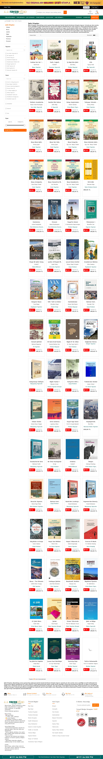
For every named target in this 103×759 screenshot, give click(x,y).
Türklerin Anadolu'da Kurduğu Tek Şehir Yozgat (36, 102)
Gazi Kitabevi (72, 347)
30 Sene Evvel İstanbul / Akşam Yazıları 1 (54, 342)
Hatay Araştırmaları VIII (73, 102)
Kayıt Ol (95, 705)
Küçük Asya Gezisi (72, 422)
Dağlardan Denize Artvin (90, 342)
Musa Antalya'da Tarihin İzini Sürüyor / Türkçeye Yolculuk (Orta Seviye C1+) (36, 182)
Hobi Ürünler (59, 17)
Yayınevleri (86, 17)
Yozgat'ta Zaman (72, 222)
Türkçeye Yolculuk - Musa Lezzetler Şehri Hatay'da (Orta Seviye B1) (91, 102)
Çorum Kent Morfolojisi (54, 661)
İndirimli (9, 108)
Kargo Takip (7, 7)
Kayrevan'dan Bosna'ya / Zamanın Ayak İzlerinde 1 (91, 501)
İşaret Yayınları (72, 546)
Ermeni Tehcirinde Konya (72, 621)
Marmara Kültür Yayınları (91, 426)
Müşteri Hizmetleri (57, 718)
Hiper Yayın (54, 666)
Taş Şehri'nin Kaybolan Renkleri (36, 661)
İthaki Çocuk (36, 666)
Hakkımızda (55, 727)
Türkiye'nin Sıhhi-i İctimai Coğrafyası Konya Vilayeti (72, 382)
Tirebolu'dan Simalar (90, 382)
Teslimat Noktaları (33, 715)
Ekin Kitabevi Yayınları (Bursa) (36, 506)
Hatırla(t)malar (72, 302)
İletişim (54, 706)
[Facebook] (78, 714)
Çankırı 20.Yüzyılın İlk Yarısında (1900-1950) (54, 262)
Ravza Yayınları (36, 67)
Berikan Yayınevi (72, 666)
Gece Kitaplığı (91, 546)
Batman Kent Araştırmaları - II (54, 501)
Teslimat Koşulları (32, 712)
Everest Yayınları (54, 426)
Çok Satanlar (30, 17)
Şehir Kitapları (9, 25)
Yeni (8, 113)
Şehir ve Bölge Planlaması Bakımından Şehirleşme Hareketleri (91, 621)
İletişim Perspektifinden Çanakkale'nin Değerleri (91, 462)
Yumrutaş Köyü (72, 661)
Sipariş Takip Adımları (58, 730)
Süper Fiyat (94, 17)
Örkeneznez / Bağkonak (90, 222)
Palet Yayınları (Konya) (54, 626)
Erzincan (8, 39)
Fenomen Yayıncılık (54, 67)
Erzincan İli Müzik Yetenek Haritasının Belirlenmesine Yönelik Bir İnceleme (91, 541)
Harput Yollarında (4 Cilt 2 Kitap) (72, 541)
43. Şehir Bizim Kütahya (36, 621)
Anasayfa (8, 21)
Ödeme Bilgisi (32, 733)
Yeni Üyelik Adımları (57, 733)
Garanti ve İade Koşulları (34, 727)
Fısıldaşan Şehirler (54, 581)
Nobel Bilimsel (36, 267)
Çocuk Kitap (49, 17)
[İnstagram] (86, 714)
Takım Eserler (40, 17)
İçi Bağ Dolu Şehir (72, 62)
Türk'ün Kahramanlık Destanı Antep (90, 661)
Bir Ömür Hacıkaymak (54, 462)
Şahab (54, 621)
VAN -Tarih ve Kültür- (54, 302)
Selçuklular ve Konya (36, 541)
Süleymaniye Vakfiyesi (36, 382)
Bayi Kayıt (30, 709)
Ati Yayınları (36, 347)
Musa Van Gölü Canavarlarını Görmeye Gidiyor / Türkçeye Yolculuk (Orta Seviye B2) (54, 142)
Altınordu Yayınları (54, 267)
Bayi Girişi (30, 706)
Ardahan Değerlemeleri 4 (73, 462)
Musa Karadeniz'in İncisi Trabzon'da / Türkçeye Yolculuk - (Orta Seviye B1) (72, 182)
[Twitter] (82, 714)
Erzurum (8, 41)
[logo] (15, 12)
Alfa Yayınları (36, 586)
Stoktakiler (9, 103)
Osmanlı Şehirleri (36, 342)
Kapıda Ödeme (32, 736)
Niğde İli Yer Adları (73, 342)
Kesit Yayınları (91, 107)
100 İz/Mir (91, 182)
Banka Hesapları (32, 718)
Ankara (8, 27)
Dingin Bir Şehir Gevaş (36, 262)
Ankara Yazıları (36, 422)
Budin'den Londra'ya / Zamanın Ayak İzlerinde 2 (73, 501)
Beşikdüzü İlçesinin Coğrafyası (91, 581)
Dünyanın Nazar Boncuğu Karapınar (36, 302)
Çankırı (8, 32)
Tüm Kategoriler (10, 17)
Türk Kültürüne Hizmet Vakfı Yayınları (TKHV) (36, 227)
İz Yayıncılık (54, 107)
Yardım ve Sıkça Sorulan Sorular (60, 736)
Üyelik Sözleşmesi (33, 721)
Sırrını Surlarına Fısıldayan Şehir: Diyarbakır (55, 422)
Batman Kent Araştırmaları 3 (90, 302)
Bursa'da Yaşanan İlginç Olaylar (36, 501)
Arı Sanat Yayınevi (91, 386)
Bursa (7, 29)
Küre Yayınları (55, 586)
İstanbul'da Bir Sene (36, 462)
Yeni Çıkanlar (20, 17)
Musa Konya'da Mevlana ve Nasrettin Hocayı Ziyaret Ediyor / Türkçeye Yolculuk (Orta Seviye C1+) (72, 142)
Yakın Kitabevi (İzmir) (91, 187)
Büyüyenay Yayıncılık (36, 383)
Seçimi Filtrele (9, 130)
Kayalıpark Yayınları (90, 267)
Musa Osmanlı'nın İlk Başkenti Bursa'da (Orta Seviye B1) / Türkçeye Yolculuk (54, 182)
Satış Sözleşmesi (32, 724)
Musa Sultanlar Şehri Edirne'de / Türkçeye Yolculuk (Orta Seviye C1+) (91, 142)
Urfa (90, 62)
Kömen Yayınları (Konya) (54, 386)
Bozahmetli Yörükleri (72, 581)
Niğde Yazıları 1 (54, 382)
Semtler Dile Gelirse (54, 102)
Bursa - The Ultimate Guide (36, 581)
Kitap (13, 21)
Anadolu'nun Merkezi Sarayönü (90, 262)
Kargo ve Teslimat (33, 739)
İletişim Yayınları (90, 344)
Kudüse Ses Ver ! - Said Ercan (36, 62)
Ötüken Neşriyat (72, 67)
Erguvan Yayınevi (91, 227)
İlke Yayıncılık (91, 67)
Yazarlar (79, 17)
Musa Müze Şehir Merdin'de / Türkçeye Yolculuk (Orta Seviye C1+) (36, 142)
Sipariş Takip (55, 724)
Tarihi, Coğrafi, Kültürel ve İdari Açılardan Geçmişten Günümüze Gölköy (54, 62)
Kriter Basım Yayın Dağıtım (72, 107)
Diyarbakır (9, 36)
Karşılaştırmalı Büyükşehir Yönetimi (90, 422)
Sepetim (54, 721)
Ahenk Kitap (54, 307)
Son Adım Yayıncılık (36, 107)
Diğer (7, 34)
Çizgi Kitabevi (73, 267)
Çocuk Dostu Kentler (72, 262)
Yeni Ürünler (55, 712)
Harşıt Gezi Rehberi (54, 541)
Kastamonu (36, 222)
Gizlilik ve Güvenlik (33, 730)
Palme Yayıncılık (90, 626)
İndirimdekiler (55, 715)
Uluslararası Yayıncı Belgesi (35, 742)
